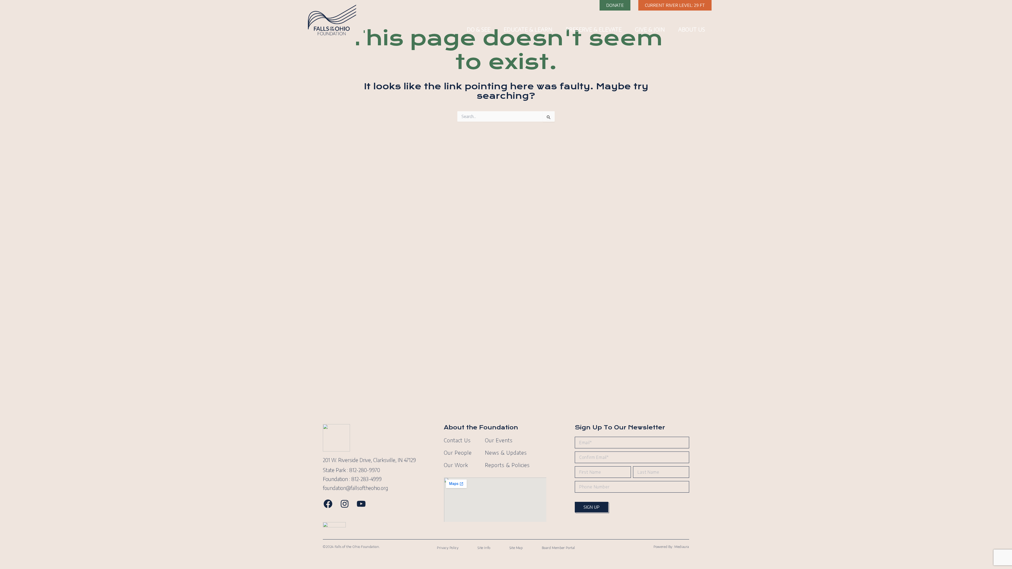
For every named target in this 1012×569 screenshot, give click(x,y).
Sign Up (591, 507)
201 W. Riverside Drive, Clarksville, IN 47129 (369, 460)
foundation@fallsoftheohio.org (355, 488)
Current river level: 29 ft (675, 5)
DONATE (615, 5)
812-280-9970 (364, 470)
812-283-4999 (366, 479)
